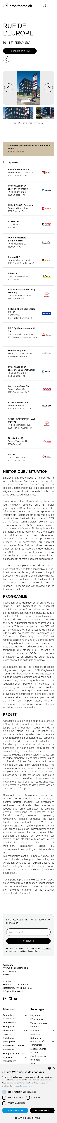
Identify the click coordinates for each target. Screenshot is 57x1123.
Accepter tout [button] (15, 1110)
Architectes (8, 1050)
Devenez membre (15, 151)
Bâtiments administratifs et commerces (42, 1041)
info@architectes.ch (13, 991)
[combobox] (49, 1068)
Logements (35, 1015)
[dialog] (28, 1093)
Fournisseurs (9, 1023)
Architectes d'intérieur (14, 1046)
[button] (8, 88)
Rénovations (36, 1019)
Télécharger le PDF (19, 51)
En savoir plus (26, 1086)
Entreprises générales (14, 1054)
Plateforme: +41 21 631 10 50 (17, 988)
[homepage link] (17, 5)
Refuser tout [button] (42, 1110)
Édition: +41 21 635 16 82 (15, 985)
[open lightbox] (28, 88)
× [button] (53, 1068)
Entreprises (8, 1027)
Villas (33, 1064)
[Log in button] (44, 5)
